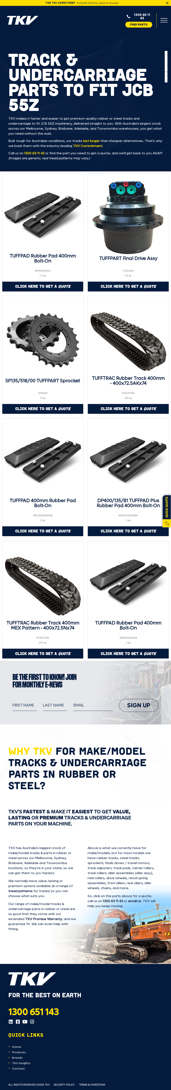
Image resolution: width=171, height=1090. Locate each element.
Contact (18, 1069)
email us (134, 901)
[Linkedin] (10, 1021)
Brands (17, 1058)
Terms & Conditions (92, 1084)
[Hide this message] (167, 3)
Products (19, 1052)
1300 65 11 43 (34, 153)
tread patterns (20, 891)
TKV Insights (21, 1063)
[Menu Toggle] (164, 20)
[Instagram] (32, 1021)
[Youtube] (25, 1021)
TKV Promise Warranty (43, 919)
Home (16, 1047)
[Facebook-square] (17, 1021)
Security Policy (64, 1084)
